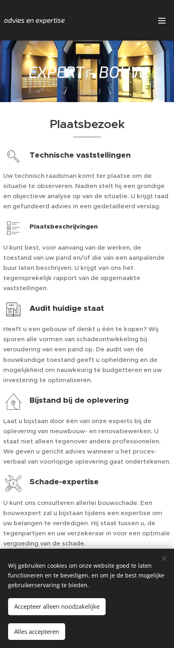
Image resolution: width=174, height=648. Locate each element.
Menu (162, 20)
